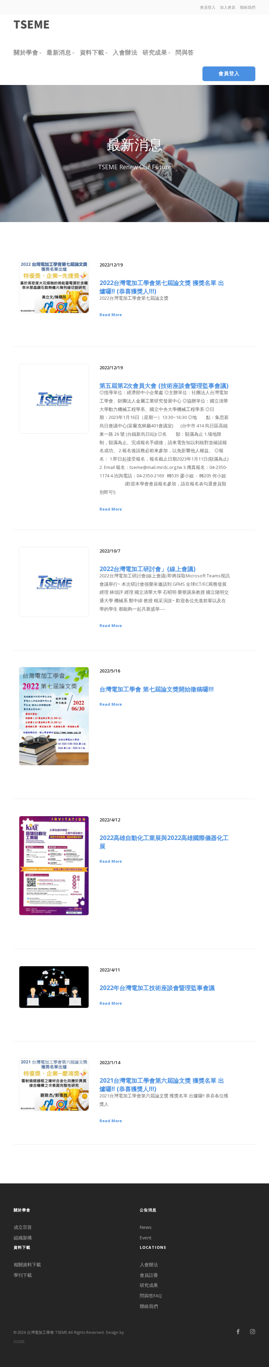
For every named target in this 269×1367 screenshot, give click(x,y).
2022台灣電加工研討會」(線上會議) (147, 568)
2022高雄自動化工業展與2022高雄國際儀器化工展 (164, 841)
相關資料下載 (27, 1264)
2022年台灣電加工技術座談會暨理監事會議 (157, 987)
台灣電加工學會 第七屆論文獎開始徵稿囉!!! (156, 689)
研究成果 (149, 1285)
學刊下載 (23, 1275)
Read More (110, 314)
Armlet (19, 1341)
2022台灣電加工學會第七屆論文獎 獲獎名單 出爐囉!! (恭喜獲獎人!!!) (161, 286)
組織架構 (23, 1237)
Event (145, 1237)
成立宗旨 (23, 1227)
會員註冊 (149, 1275)
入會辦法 (149, 1264)
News (146, 1227)
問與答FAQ (151, 1296)
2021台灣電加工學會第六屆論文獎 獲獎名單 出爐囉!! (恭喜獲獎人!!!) (161, 1084)
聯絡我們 (149, 1306)
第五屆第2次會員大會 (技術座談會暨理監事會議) (163, 385)
